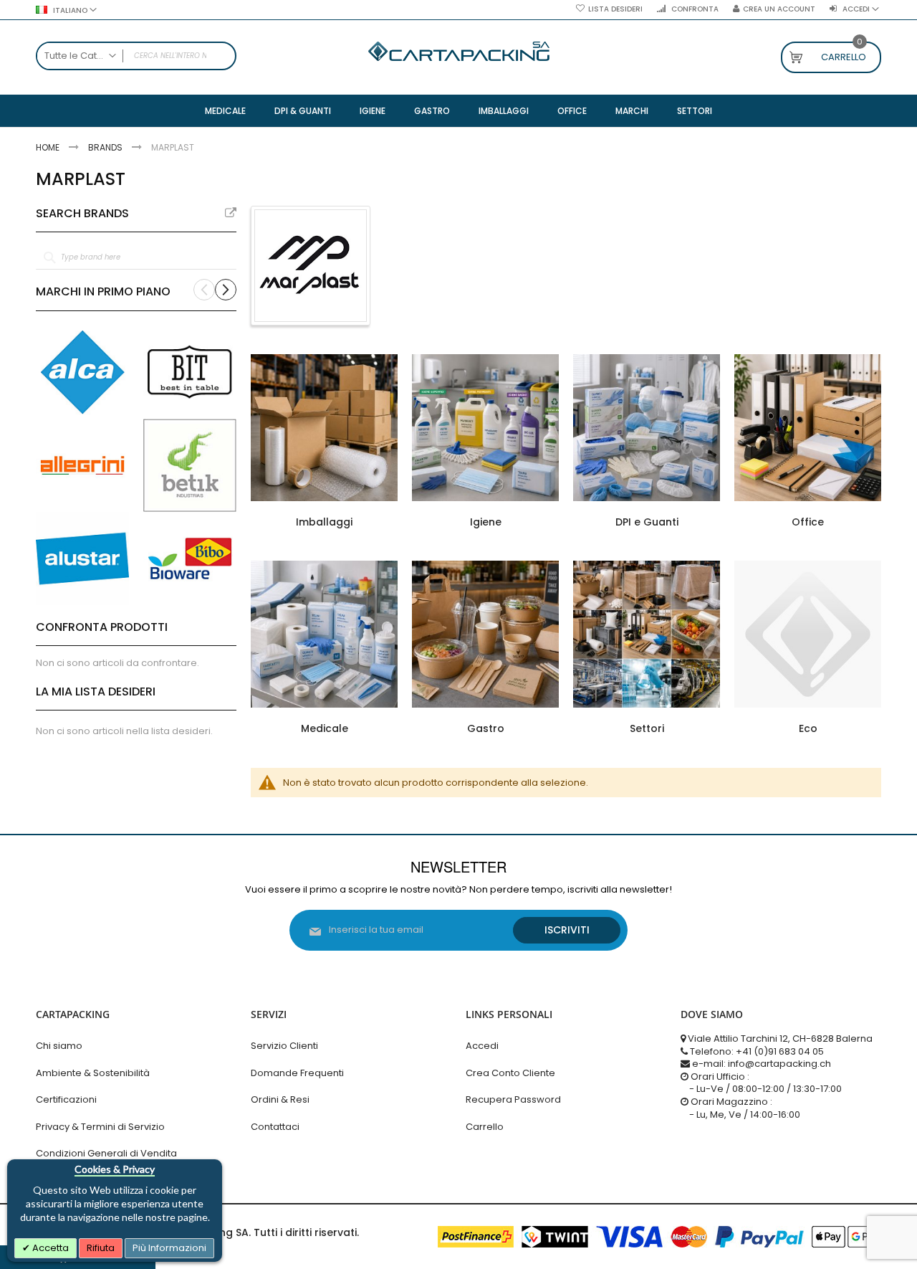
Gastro (485, 728)
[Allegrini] (82, 465)
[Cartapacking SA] (458, 51)
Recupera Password (513, 1099)
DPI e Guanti (646, 522)
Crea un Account (779, 9)
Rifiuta (101, 1248)
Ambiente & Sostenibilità (93, 1073)
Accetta (49, 1248)
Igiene (485, 522)
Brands (106, 147)
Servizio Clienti (284, 1045)
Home (49, 147)
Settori (647, 728)
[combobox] (136, 56)
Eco (808, 728)
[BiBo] (189, 558)
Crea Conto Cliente (510, 1073)
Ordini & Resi (280, 1099)
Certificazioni (66, 1099)
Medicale (324, 728)
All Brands (230, 213)
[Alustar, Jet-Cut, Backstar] (82, 558)
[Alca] (82, 372)
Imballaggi (324, 522)
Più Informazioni (169, 1248)
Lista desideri (615, 9)
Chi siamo (59, 1045)
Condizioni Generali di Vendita (106, 1153)
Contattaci (275, 1126)
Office (808, 522)
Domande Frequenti (297, 1073)
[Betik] (189, 465)
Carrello (485, 1126)
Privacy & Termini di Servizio (100, 1126)
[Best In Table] (189, 372)
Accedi (482, 1045)
